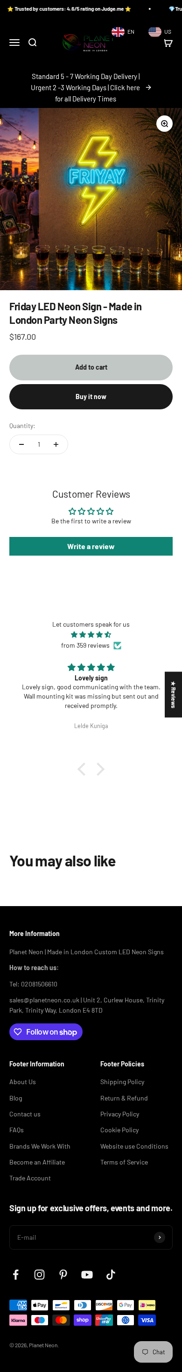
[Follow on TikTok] (111, 1274)
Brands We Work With (39, 1146)
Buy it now (91, 396)
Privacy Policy (119, 1114)
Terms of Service (124, 1162)
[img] (91, 634)
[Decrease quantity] (21, 444)
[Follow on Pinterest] (63, 1274)
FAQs (16, 1130)
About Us (22, 1082)
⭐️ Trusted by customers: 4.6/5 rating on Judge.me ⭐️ (63, 9)
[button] (84, 769)
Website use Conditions (134, 1146)
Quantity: (22, 425)
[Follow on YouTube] (87, 1274)
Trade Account (30, 1178)
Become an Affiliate (37, 1162)
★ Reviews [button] (173, 694)
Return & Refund (124, 1098)
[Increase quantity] (56, 444)
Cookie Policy (119, 1130)
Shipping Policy (122, 1082)
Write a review (91, 546)
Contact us (25, 1114)
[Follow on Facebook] (15, 1274)
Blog (15, 1098)
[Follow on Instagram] (39, 1274)
